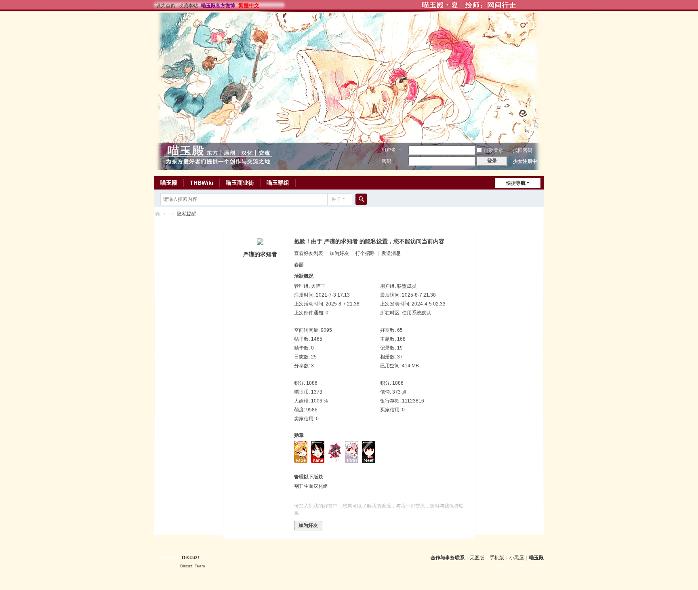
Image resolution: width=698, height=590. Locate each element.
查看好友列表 (308, 253)
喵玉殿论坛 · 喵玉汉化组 (157, 214)
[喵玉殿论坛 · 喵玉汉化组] (218, 154)
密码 (386, 161)
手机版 (497, 557)
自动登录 (493, 150)
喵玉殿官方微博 (218, 5)
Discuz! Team (192, 566)
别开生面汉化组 (311, 486)
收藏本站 (188, 5)
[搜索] (361, 199)
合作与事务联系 (448, 557)
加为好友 (339, 253)
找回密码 (522, 150)
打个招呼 (365, 253)
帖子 (336, 199)
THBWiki (201, 182)
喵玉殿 (168, 182)
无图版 (477, 557)
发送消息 (391, 253)
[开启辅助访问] (561, 5)
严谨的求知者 (260, 254)
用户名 (388, 150)
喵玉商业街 (240, 182)
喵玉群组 (278, 182)
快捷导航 (516, 183)
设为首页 (165, 5)
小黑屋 (516, 557)
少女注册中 (525, 161)
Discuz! (190, 557)
